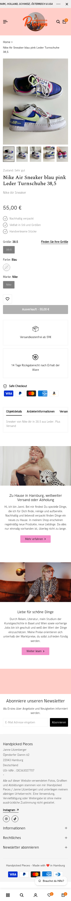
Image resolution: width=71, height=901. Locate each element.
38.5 (10, 250)
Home (6, 42)
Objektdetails (14, 411)
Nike (10, 285)
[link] (35, 466)
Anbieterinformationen (41, 411)
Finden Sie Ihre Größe (54, 241)
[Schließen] (66, 4)
